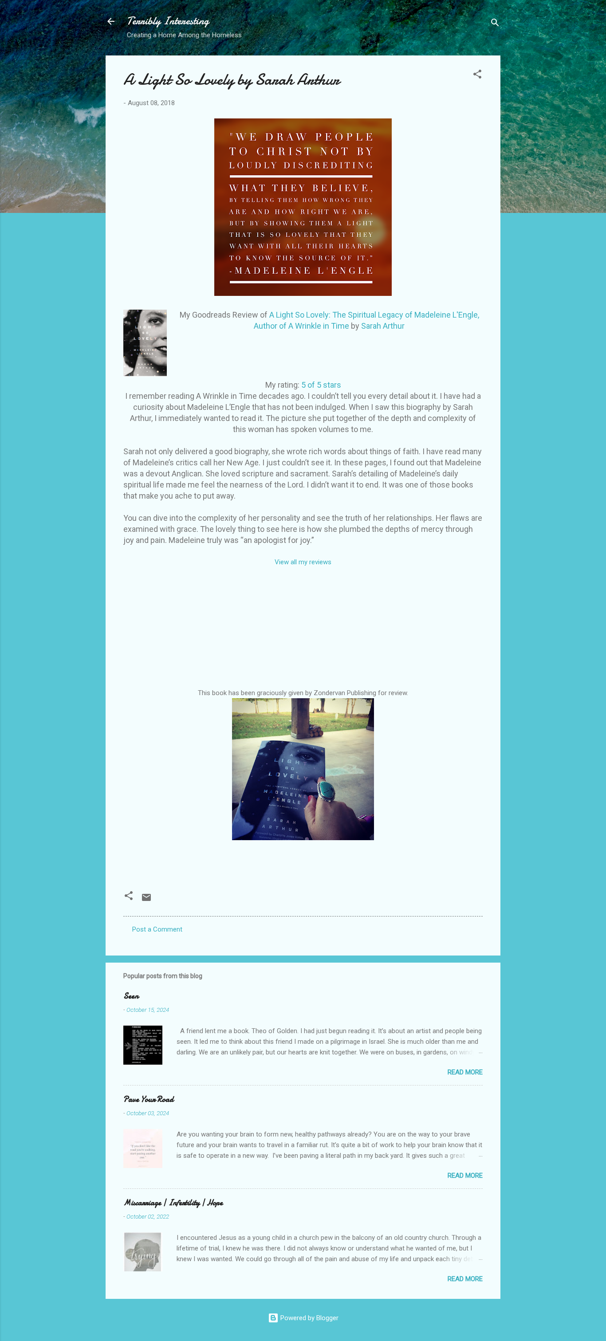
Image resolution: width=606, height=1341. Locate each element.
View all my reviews (303, 562)
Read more (465, 1072)
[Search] (495, 24)
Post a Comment (157, 929)
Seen (130, 996)
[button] (477, 76)
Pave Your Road (148, 1099)
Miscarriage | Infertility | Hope (173, 1202)
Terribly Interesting (168, 21)
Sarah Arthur (383, 325)
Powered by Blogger (308, 1318)
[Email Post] (146, 900)
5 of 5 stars (321, 384)
